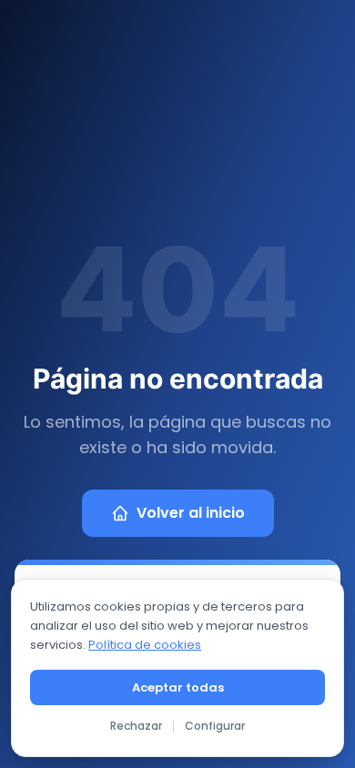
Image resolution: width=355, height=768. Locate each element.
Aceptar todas (178, 687)
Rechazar (136, 725)
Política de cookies (144, 644)
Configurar (215, 725)
